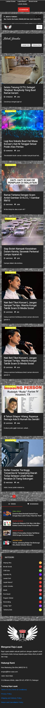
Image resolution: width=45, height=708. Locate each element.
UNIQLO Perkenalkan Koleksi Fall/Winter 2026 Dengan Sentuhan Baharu (26, 534)
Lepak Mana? (22, 1)
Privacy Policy (6, 694)
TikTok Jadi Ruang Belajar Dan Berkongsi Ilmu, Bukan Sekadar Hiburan (26, 544)
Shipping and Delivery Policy (11, 698)
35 (27, 496)
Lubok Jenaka (22, 4)
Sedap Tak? (7, 606)
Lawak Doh (25, 45)
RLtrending (7, 602)
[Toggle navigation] (39, 27)
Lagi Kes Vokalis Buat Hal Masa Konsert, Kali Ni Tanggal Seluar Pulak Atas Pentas (21, 144)
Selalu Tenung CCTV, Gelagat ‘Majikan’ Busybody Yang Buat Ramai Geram (20, 90)
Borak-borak (33, 1)
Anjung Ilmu (17, 540)
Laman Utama (10, 1)
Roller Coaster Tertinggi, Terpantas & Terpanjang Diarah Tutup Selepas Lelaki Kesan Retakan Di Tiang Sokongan (20, 474)
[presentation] (36, 16)
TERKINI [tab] (13, 504)
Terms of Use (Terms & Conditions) (14, 689)
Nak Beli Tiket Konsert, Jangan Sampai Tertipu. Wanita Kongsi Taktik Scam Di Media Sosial (20, 305)
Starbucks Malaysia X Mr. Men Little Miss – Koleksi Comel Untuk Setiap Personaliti (27, 524)
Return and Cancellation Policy (12, 702)
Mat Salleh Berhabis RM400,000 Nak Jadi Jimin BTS (22, 19)
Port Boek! (6, 594)
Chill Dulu (17, 511)
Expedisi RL (7, 574)
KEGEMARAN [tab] (34, 504)
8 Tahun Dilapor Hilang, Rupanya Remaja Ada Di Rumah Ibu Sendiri (21, 418)
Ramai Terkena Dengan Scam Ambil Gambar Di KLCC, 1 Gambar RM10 (22, 197)
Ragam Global (8, 598)
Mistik (5, 590)
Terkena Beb (37, 45)
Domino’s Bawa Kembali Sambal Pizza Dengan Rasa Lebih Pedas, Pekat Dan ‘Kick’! (27, 515)
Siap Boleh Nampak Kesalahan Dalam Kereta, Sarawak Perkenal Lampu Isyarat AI (21, 251)
